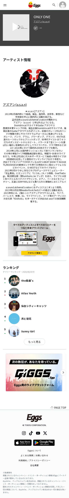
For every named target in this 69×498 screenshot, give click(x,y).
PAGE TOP (60, 407)
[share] (36, 28)
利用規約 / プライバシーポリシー (35, 460)
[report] (41, 28)
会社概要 (34, 465)
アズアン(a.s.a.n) (42, 21)
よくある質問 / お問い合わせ (34, 455)
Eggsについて (34, 450)
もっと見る (34, 341)
